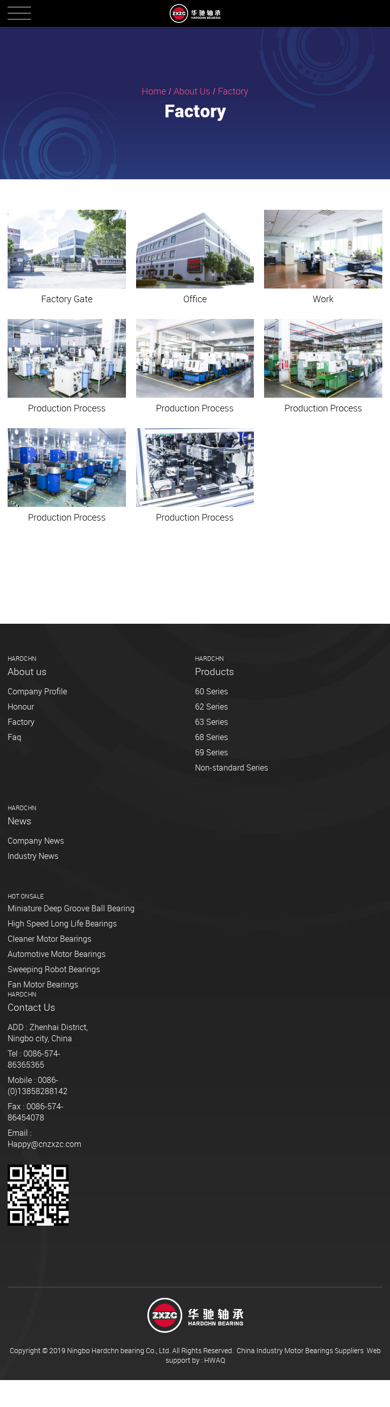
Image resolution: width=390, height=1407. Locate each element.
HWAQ (214, 1360)
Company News (36, 840)
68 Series (211, 737)
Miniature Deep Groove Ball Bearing (71, 908)
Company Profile (37, 691)
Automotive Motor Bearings (57, 954)
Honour (21, 706)
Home (154, 91)
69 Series (211, 752)
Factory (21, 721)
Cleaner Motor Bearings (49, 938)
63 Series (211, 721)
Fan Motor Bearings (43, 984)
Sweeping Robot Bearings (54, 969)
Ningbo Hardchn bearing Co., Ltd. (119, 1350)
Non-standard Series (231, 767)
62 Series (211, 706)
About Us (192, 91)
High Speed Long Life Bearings (62, 923)
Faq (14, 737)
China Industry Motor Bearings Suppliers (300, 1350)
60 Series (211, 691)
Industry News (33, 855)
